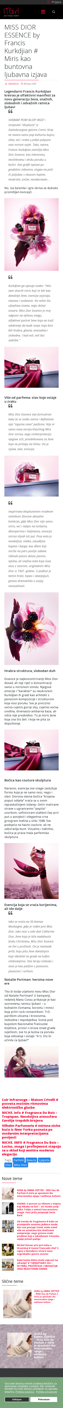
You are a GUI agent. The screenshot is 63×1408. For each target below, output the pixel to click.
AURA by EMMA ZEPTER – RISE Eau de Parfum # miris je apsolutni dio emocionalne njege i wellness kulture (39, 1193)
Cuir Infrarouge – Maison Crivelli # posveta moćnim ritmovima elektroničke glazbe (30, 1103)
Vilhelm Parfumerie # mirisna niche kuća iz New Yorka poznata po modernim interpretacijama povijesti (31, 1131)
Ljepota (44, 1160)
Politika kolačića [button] (25, 1391)
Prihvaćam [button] (44, 1399)
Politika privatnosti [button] (46, 1391)
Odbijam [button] (16, 1399)
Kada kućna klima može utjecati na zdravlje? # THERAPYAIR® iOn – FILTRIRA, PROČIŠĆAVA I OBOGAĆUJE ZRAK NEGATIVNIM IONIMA (37, 1264)
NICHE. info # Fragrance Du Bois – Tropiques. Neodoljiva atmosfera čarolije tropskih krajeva (29, 1116)
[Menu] (43, 12)
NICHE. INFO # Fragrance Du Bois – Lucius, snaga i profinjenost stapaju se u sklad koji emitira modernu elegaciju (31, 1148)
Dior (8, 1165)
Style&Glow (13, 83)
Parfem (19, 1160)
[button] (53, 2)
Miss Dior (20, 1165)
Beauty (31, 1160)
